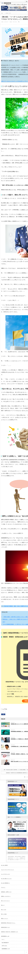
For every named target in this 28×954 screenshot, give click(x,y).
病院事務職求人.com (5, 936)
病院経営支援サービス (5, 927)
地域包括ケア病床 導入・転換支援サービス (9, 931)
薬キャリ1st (3, 909)
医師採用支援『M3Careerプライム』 (8, 922)
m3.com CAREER (4, 865)
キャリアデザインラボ (5, 874)
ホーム (3, 939)
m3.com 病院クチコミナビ (6, 878)
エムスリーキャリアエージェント (7, 869)
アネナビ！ (3, 887)
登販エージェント (4, 918)
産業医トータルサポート (6, 896)
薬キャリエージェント (5, 900)
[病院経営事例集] (6, 4)
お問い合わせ (4, 945)
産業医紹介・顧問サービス (6, 891)
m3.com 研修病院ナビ (5, 883)
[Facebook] (3, 712)
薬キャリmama (4, 914)
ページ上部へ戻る (26, 952)
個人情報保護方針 (5, 942)
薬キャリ (3, 905)
